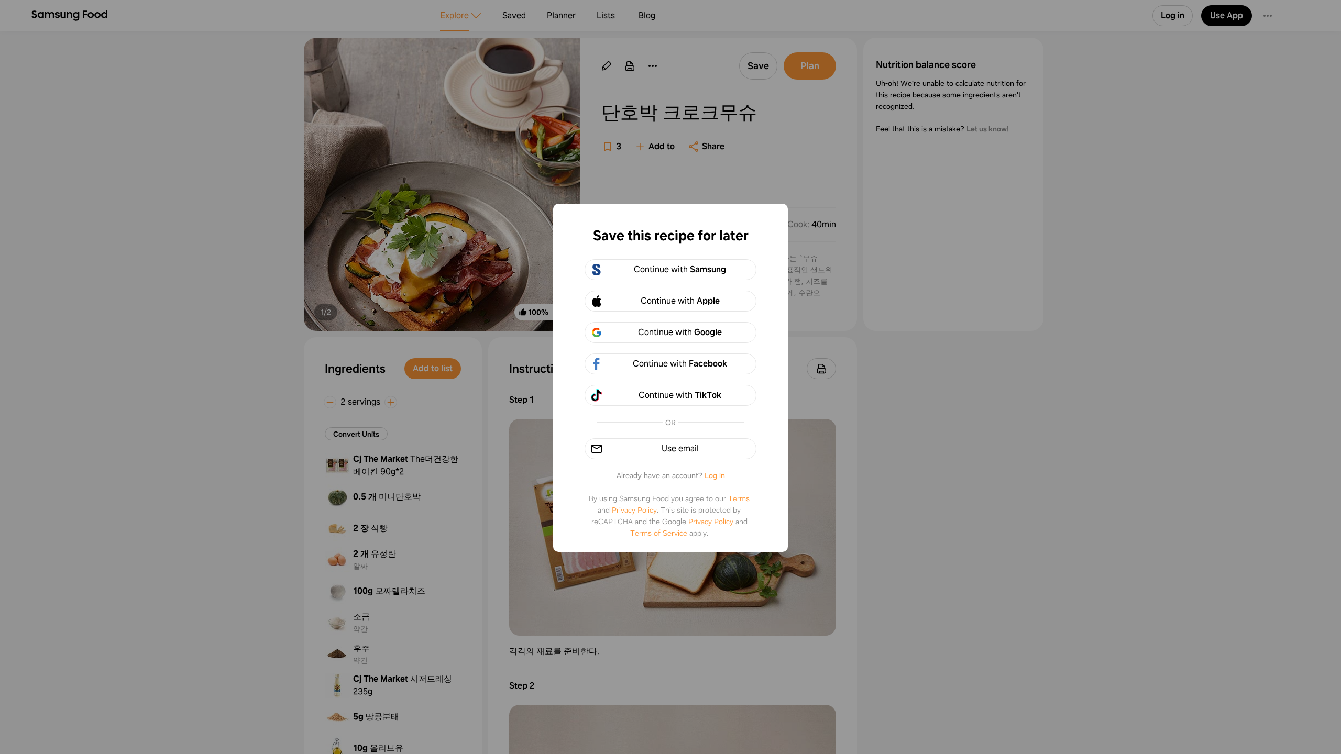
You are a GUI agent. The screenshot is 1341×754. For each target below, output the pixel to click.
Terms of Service (658, 533)
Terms (739, 498)
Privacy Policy (634, 510)
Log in (715, 475)
